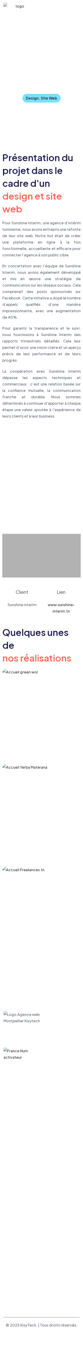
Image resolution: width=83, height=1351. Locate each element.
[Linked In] (17, 1297)
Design (32, 98)
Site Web (49, 98)
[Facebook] (7, 1297)
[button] (6, 480)
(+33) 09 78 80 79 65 (26, 1258)
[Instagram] (26, 1297)
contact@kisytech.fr (25, 1251)
